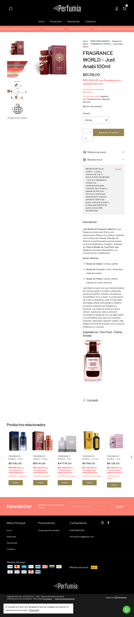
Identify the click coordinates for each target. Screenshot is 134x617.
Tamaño (86, 113)
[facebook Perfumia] (108, 522)
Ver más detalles (94, 106)
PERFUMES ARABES (100, 41)
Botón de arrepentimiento (65, 599)
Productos (56, 21)
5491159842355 (77, 530)
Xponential (73, 21)
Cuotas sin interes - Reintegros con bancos (107, 29)
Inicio (41, 21)
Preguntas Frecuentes (48, 530)
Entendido (34, 610)
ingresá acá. (47, 599)
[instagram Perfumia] (102, 522)
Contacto (90, 21)
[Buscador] (10, 9)
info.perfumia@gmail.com (82, 536)
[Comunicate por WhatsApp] (127, 610)
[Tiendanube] (116, 598)
